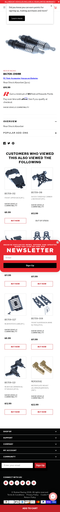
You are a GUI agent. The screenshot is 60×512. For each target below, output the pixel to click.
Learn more (16, 18)
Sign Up (30, 265)
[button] (53, 496)
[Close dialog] (57, 242)
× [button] (51, 6)
